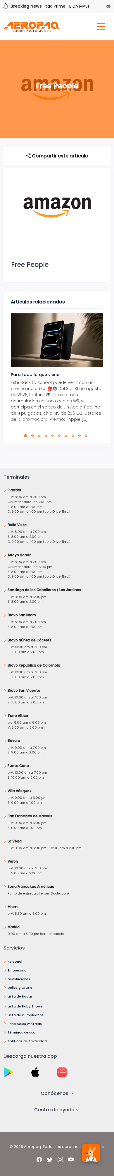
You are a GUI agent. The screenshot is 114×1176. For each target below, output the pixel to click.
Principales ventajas (25, 1024)
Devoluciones (19, 979)
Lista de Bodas (20, 996)
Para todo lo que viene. (35, 374)
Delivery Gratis (20, 987)
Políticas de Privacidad (27, 1041)
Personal (15, 961)
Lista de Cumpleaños (26, 1015)
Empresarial (17, 970)
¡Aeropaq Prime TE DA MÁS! (55, 6)
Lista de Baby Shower (26, 1006)
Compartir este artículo (59, 155)
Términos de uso (21, 1032)
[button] (27, 435)
